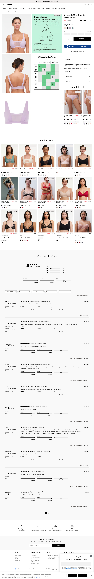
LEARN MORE (67, 71)
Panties (16, 558)
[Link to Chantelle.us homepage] (7, 4)
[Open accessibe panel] (15, 569)
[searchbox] (10, 291)
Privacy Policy (34, 569)
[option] (65, 28)
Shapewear (17, 560)
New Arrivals (18, 555)
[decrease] (69, 40)
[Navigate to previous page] (43, 513)
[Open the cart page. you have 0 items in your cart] (91, 5)
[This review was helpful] (84, 316)
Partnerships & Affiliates (53, 557)
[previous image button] (64, 102)
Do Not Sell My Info (47, 569)
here (35, 530)
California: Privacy (40, 569)
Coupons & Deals (35, 563)
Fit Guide (33, 561)
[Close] (91, 575)
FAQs (32, 558)
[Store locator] (85, 5)
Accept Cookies (83, 576)
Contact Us (33, 555)
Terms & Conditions (28, 569)
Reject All (72, 576)
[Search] (81, 5)
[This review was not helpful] (87, 316)
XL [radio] (87, 34)
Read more (72, 433)
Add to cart (82, 39)
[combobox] (24, 291)
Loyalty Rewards (35, 560)
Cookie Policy (38, 577)
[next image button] (91, 102)
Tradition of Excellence (52, 555)
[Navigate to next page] (51, 513)
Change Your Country (21, 569)
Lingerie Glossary (51, 558)
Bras (16, 557)
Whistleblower (55, 569)
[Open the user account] (88, 5)
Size (65, 31)
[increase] (69, 38)
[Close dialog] (91, 556)
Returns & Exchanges (36, 557)
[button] (39, 8)
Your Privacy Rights (61, 576)
